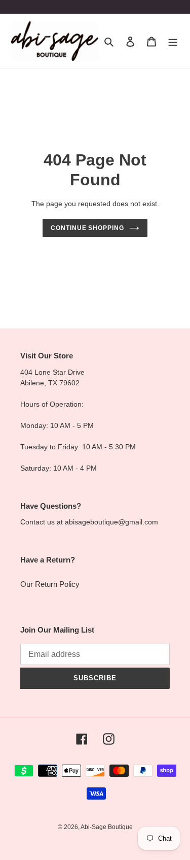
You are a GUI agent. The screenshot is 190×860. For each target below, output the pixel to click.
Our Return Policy (50, 584)
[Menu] (172, 41)
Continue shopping (88, 227)
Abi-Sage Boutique (107, 827)
